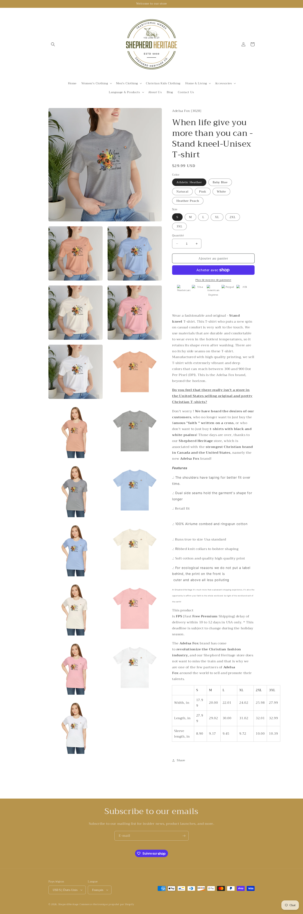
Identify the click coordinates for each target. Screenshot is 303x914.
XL (217, 217)
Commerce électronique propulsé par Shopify (107, 904)
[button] (53, 44)
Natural (182, 191)
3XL (179, 226)
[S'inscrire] (183, 836)
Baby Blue (220, 182)
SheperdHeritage (68, 904)
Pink (202, 191)
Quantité (178, 236)
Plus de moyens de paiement (213, 280)
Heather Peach (187, 200)
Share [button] (181, 760)
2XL (233, 217)
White (221, 191)
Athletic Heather (189, 182)
